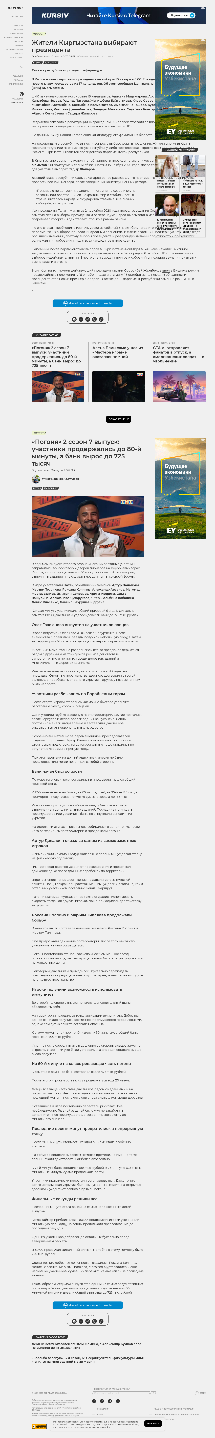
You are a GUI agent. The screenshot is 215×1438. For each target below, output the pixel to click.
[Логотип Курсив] (15, 8)
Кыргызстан (51, 63)
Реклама (18, 80)
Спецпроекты (16, 84)
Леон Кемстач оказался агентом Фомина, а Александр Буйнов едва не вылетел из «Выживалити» (86, 1346)
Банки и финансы (13, 38)
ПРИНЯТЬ (153, 1423)
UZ (16, 17)
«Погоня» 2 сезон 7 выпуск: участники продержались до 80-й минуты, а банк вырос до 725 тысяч (56, 357)
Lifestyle (18, 54)
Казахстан (17, 99)
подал (101, 275)
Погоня (37, 488)
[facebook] (94, 1401)
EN (21, 17)
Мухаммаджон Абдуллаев (60, 478)
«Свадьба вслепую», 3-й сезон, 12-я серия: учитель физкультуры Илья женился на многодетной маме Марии (88, 1360)
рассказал (120, 178)
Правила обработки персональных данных (176, 1414)
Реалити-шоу (51, 488)
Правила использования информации (174, 1409)
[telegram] (110, 1401)
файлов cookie (102, 1427)
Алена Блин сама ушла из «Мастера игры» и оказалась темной (117, 352)
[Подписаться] (153, 1393)
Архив (100, 1414)
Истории (18, 29)
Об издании (103, 1409)
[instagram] (102, 1401)
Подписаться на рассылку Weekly (112, 1389)
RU (12, 17)
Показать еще (119, 419)
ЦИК (129, 126)
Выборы (37, 63)
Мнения (19, 46)
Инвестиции (16, 33)
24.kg (54, 135)
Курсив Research (14, 50)
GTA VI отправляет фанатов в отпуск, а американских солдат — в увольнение (178, 354)
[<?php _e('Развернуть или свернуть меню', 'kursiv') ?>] (22, 94)
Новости (18, 25)
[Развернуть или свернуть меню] (21, 67)
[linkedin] (118, 1401)
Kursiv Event (16, 58)
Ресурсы (18, 42)
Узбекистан (17, 103)
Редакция (18, 76)
